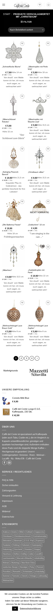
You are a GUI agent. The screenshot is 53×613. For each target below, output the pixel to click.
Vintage (33, 576)
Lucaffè (5, 458)
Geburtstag (7, 549)
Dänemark (18, 541)
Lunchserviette (8, 558)
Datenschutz (8, 517)
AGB (4, 506)
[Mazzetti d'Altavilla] (39, 372)
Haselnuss (7, 554)
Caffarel (29, 532)
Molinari (40, 455)
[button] (3, 4)
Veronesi (23, 455)
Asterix (14, 532)
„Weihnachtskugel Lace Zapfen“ (38, 327)
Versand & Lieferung (12, 496)
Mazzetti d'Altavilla (24, 558)
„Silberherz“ (7, 270)
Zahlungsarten (9, 490)
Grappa (37, 549)
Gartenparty (36, 545)
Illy (12, 458)
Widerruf (6, 511)
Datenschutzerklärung (30, 608)
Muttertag (15, 563)
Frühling (16, 545)
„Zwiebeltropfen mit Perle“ (36, 271)
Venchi (24, 576)
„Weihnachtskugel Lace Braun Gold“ (12, 327)
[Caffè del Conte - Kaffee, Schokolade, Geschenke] (21, 4)
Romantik (16, 572)
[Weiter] (37, 358)
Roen (32, 455)
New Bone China (28, 563)
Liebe (31, 554)
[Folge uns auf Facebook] (4, 462)
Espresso (39, 541)
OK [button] (15, 609)
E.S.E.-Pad (28, 541)
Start (6, 14)
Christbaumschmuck (22, 536)
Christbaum (7, 536)
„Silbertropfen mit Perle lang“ (38, 68)
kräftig (23, 554)
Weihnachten (8, 580)
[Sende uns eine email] (9, 462)
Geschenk (18, 549)
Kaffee (16, 554)
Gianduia (28, 549)
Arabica (6, 532)
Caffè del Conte (33, 458)
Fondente (6, 545)
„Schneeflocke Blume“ (11, 67)
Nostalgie (23, 567)
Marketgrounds (10, 370)
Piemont (40, 567)
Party (32, 567)
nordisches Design (10, 567)
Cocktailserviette (39, 536)
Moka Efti (19, 458)
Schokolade (27, 572)
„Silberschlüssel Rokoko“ (8, 120)
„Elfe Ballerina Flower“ (11, 225)
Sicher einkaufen (10, 485)
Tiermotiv (15, 576)
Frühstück (25, 545)
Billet (22, 532)
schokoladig (39, 572)
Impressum (7, 501)
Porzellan (6, 572)
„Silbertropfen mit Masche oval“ (35, 120)
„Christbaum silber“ (36, 172)
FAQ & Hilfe (7, 480)
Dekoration (7, 541)
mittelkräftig (39, 558)
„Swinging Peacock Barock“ (10, 173)
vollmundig (42, 576)
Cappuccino (39, 532)
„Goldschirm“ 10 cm (36, 225)
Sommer (6, 576)
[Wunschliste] (40, 5)
